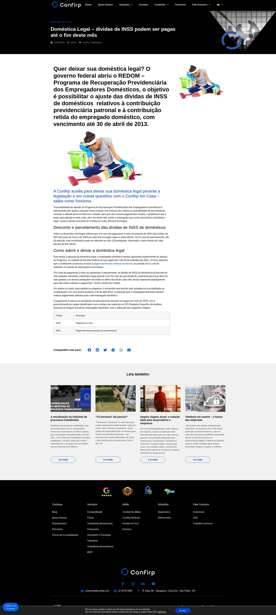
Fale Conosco (199, 4)
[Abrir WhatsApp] (268, 607)
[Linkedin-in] (143, 584)
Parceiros (180, 4)
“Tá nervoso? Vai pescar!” (111, 416)
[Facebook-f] (122, 584)
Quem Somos (105, 4)
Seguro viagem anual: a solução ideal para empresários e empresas (160, 420)
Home (88, 4)
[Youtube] (153, 584)
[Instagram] (133, 584)
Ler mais (63, 459)
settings (162, 612)
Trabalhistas (95, 42)
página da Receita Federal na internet (113, 263)
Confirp (86, 42)
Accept (182, 610)
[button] (89, 350)
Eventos (143, 4)
